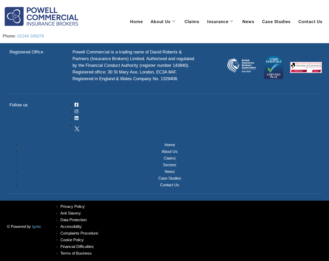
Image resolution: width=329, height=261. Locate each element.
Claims (192, 21)
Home (136, 21)
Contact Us (310, 21)
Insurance (218, 21)
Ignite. (36, 227)
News (248, 21)
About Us (161, 21)
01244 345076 (30, 36)
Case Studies (276, 21)
